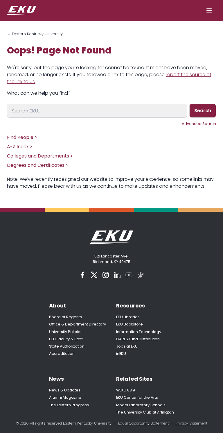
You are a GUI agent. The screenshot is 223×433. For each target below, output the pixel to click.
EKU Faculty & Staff (66, 339)
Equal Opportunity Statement (143, 423)
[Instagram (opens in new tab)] (105, 274)
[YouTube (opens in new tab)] (128, 274)
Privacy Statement (191, 423)
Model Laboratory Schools (141, 404)
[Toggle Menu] (209, 10)
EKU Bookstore (129, 324)
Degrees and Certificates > (37, 165)
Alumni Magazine (65, 397)
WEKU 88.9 (125, 390)
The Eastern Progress (69, 404)
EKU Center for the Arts (137, 397)
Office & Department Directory (77, 324)
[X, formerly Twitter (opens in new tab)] (94, 274)
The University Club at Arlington (145, 412)
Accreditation (62, 353)
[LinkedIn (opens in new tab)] (117, 274)
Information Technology (138, 331)
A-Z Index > (20, 146)
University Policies (65, 331)
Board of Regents (65, 316)
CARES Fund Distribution (138, 339)
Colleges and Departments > (40, 156)
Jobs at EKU (127, 346)
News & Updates (64, 390)
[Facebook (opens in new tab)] (82, 274)
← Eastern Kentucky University (35, 33)
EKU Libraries (128, 316)
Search (202, 110)
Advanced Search (199, 123)
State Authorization (66, 346)
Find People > (22, 137)
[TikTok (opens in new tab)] (140, 274)
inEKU (121, 353)
